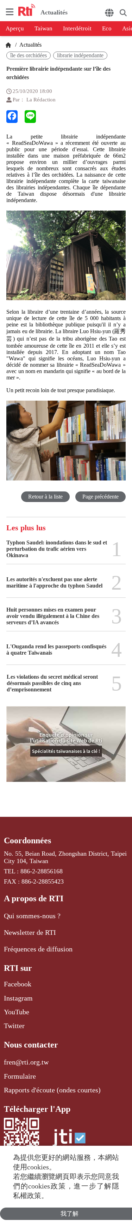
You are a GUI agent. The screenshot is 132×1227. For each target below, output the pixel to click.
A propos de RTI (33, 898)
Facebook (17, 984)
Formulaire (20, 1076)
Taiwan (43, 28)
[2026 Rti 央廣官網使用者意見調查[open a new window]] (65, 749)
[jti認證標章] (69, 1141)
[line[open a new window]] (30, 116)
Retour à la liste (45, 497)
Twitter (14, 1026)
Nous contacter (31, 1044)
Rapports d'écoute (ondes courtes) (52, 1090)
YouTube (16, 1012)
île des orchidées (28, 55)
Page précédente (100, 497)
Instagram (18, 998)
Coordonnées (27, 840)
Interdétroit (77, 28)
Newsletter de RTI (30, 932)
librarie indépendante (80, 55)
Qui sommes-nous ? (32, 916)
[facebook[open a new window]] (12, 116)
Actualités (30, 45)
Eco (107, 28)
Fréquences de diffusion (38, 949)
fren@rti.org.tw (26, 1062)
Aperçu (15, 28)
